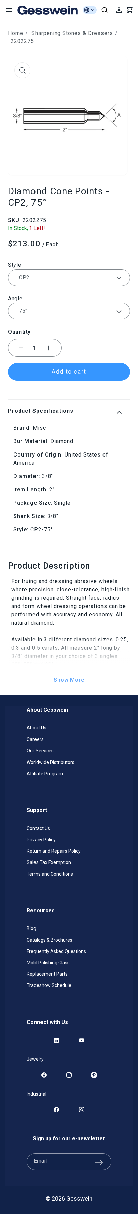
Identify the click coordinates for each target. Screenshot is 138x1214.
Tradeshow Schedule (49, 985)
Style (14, 265)
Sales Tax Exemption (49, 862)
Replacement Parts (47, 974)
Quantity (19, 332)
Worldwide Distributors (50, 762)
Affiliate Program (45, 773)
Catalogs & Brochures (49, 940)
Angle (15, 298)
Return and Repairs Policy (54, 851)
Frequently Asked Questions (56, 951)
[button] (9, 10)
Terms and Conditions (50, 874)
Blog (31, 928)
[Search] (104, 10)
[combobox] (104, 10)
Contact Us (38, 828)
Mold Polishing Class (48, 962)
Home (15, 33)
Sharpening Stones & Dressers (72, 33)
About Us (36, 727)
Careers (35, 739)
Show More (69, 680)
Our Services (40, 750)
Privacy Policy (41, 839)
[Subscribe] (99, 1161)
